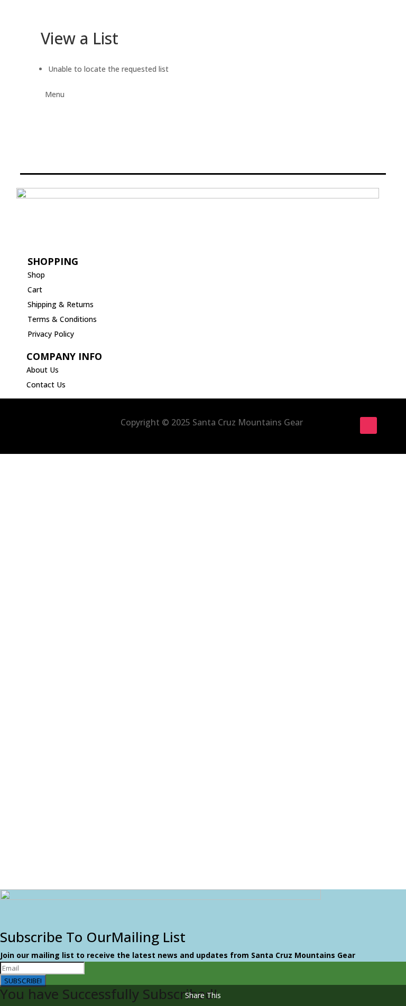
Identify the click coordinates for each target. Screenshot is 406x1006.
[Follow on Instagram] (368, 425)
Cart (34, 289)
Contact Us (46, 384)
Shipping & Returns (60, 304)
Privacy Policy (50, 334)
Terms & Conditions (62, 319)
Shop (36, 275)
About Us (42, 370)
